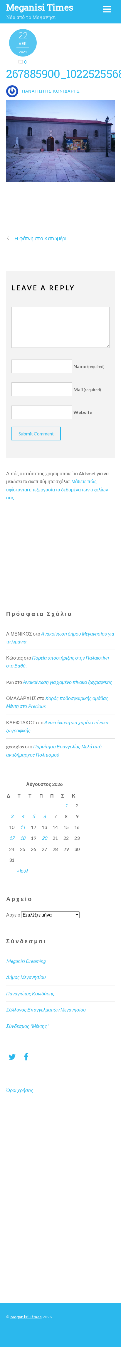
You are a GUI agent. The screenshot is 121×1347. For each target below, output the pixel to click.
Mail (87, 389)
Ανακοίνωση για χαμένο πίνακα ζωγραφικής (67, 682)
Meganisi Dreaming (26, 961)
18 (22, 838)
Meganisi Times (26, 1316)
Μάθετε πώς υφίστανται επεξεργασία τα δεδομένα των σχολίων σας (57, 489)
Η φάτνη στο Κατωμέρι (40, 238)
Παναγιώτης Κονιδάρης (30, 993)
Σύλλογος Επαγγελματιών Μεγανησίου (46, 1009)
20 (44, 838)
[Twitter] (12, 1056)
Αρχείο (13, 914)
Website (82, 412)
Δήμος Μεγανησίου (26, 977)
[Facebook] (26, 1056)
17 (11, 838)
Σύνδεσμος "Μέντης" (27, 1026)
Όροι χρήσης (19, 1090)
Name (89, 366)
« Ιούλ (22, 870)
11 (22, 827)
